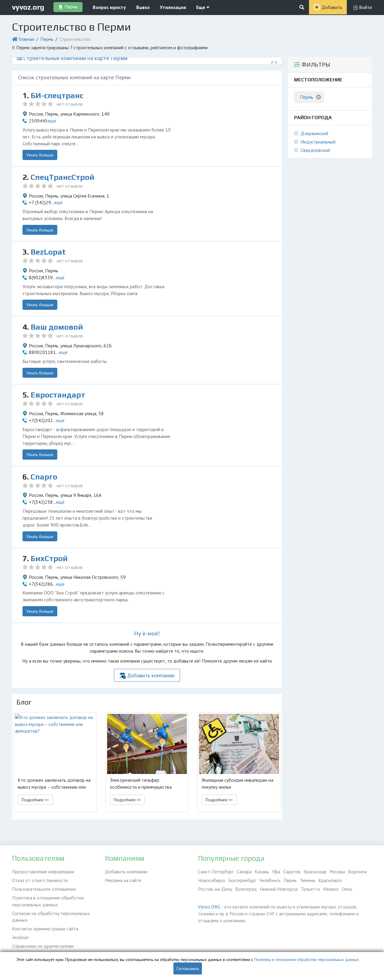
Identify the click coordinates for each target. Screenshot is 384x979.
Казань (262, 872)
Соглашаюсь (187, 968)
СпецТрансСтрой (62, 177)
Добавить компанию (151, 675)
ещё (52, 121)
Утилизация (173, 7)
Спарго (44, 476)
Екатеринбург (242, 880)
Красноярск (330, 880)
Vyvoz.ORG (209, 907)
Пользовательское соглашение (44, 889)
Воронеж (357, 872)
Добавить (332, 7)
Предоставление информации (43, 872)
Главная (26, 39)
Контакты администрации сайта (45, 929)
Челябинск (269, 880)
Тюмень (307, 880)
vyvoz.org (28, 7)
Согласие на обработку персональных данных (51, 916)
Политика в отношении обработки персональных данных (48, 901)
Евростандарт (58, 394)
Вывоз (143, 7)
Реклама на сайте (123, 880)
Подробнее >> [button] (35, 799)
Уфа (276, 872)
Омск (347, 889)
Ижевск (331, 889)
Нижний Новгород (279, 889)
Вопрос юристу (109, 7)
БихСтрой (49, 558)
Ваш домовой (57, 326)
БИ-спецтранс (57, 95)
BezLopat (48, 251)
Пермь (46, 39)
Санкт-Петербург (215, 872)
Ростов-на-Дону (215, 889)
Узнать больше (39, 155)
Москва (337, 872)
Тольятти (310, 889)
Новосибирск (211, 880)
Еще (201, 7)
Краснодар (315, 872)
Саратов (292, 872)
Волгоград (246, 889)
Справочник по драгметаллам (43, 946)
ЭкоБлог (20, 937)
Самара (244, 872)
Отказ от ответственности (40, 880)
